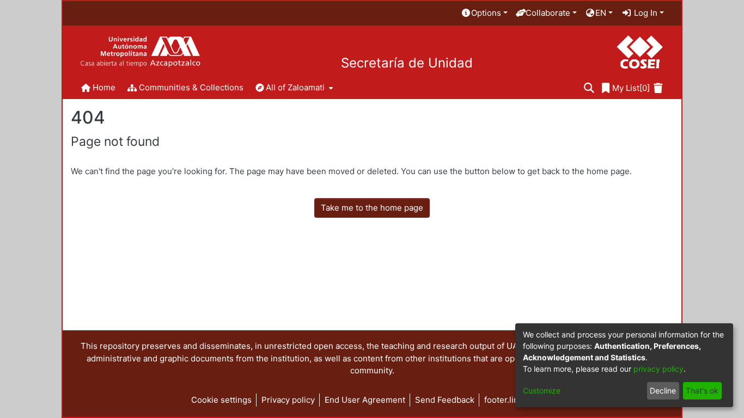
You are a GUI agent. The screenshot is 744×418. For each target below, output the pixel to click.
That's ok (702, 390)
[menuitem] (484, 13)
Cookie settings (221, 400)
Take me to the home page (372, 207)
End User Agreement (365, 400)
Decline (663, 390)
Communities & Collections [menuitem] (191, 87)
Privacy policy (288, 400)
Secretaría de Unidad (407, 63)
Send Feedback (444, 400)
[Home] (140, 52)
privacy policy (658, 368)
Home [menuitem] (104, 87)
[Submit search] (589, 88)
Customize (541, 390)
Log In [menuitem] (644, 13)
